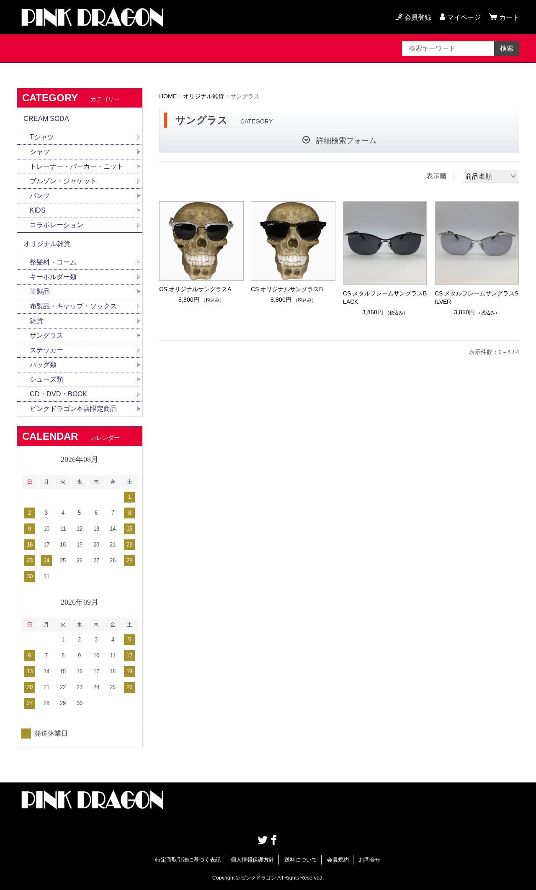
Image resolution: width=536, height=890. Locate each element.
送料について (300, 860)
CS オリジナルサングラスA (195, 289)
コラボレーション (56, 224)
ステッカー (46, 350)
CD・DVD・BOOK (58, 394)
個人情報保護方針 (252, 860)
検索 (506, 48)
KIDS (38, 210)
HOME (168, 96)
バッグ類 (43, 364)
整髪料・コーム (53, 262)
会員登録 (418, 17)
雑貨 (36, 320)
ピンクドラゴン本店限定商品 (73, 408)
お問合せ (370, 860)
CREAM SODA (46, 118)
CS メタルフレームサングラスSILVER (476, 297)
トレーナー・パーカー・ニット (77, 166)
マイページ (464, 17)
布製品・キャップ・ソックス (73, 306)
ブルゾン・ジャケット (63, 181)
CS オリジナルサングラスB (287, 289)
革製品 (40, 291)
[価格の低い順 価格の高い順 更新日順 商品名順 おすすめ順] (491, 176)
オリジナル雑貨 (203, 96)
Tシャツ (42, 137)
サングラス (46, 335)
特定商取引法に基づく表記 (188, 860)
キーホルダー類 (53, 276)
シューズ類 (46, 379)
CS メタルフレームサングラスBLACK (385, 297)
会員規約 (338, 860)
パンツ (40, 195)
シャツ (40, 151)
